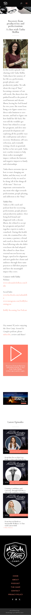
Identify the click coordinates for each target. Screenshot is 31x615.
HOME (15, 576)
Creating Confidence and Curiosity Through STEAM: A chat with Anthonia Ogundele (15, 490)
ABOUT (15, 580)
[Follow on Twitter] (19, 599)
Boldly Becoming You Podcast (15, 310)
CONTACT (15, 591)
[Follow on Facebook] (12, 599)
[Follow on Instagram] (16, 599)
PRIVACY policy (15, 594)
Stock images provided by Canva (14, 612)
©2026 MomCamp (14, 610)
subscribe (7, 334)
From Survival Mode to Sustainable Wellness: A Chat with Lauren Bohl (15, 524)
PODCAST (15, 583)
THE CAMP (15, 587)
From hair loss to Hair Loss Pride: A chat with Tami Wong (15, 458)
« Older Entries (8, 527)
